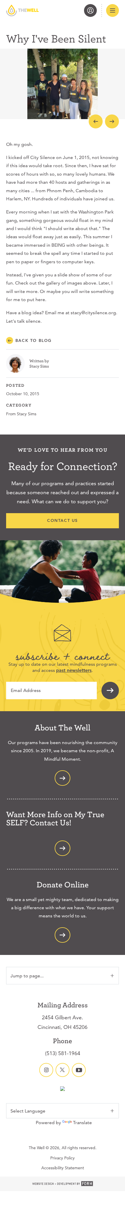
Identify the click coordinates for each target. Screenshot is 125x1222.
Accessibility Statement (62, 1167)
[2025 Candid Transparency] (62, 1089)
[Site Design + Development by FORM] (62, 1184)
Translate (82, 1122)
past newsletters (74, 670)
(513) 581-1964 (62, 1053)
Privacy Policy (62, 1158)
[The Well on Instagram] (46, 1070)
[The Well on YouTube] (79, 1070)
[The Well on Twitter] (62, 1070)
